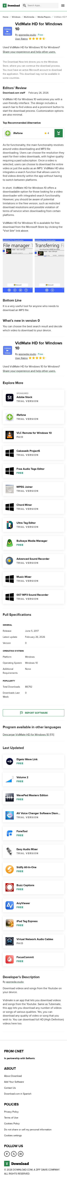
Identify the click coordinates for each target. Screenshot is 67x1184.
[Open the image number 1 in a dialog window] (50, 265)
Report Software (36, 712)
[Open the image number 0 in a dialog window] (18, 265)
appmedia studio (15, 981)
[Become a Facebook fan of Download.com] (7, 1153)
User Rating (21, 38)
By (25, 34)
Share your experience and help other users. (29, 52)
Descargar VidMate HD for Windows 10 (26, 734)
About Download (13, 1076)
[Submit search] (24, 5)
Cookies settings (13, 1135)
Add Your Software (14, 1081)
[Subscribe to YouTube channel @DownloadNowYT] (20, 1153)
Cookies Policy (12, 1123)
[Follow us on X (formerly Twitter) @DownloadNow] (13, 1153)
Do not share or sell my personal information (28, 1129)
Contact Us (10, 1087)
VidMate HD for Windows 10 (38, 26)
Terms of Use (11, 1117)
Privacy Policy (11, 1111)
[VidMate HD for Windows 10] (7, 31)
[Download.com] (11, 5)
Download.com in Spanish (17, 1093)
